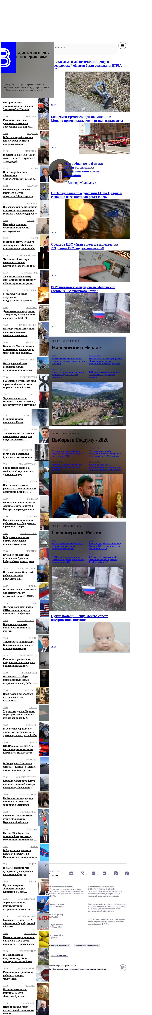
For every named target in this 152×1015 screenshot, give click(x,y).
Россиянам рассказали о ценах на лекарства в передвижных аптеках (26, 57)
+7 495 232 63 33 (55, 927)
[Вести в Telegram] (93, 873)
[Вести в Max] (82, 873)
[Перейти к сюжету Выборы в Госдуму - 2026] (87, 496)
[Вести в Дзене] (71, 873)
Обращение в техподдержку (87, 946)
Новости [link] (60, 47)
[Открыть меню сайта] (122, 45)
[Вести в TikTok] (126, 873)
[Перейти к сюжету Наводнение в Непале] (87, 404)
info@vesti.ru (53, 917)
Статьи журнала (59, 956)
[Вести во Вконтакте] (104, 873)
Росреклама (52, 937)
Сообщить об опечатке (59, 946)
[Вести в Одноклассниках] (115, 873)
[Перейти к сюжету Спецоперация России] (87, 589)
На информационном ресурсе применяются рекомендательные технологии (77, 969)
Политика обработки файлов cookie (62, 965)
